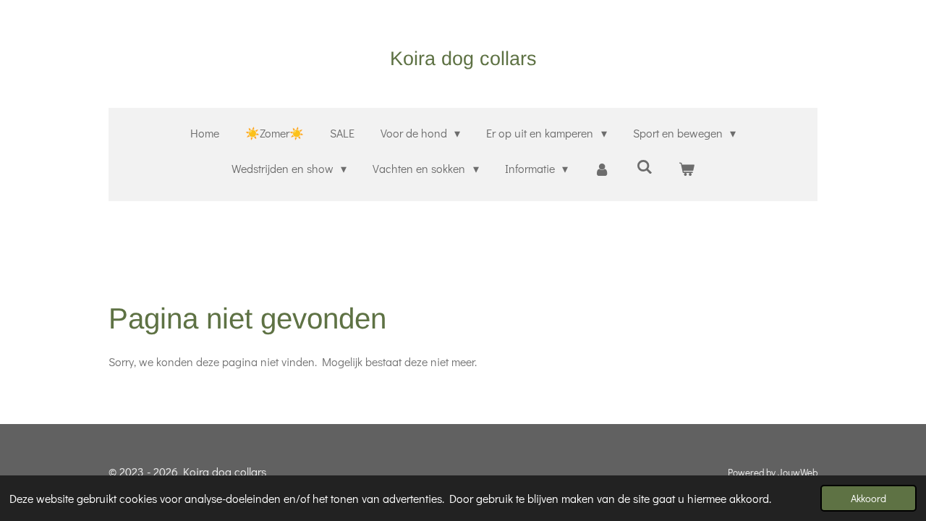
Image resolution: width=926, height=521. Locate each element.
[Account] (602, 169)
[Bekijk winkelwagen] (686, 169)
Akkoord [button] (868, 498)
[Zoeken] (643, 166)
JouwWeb (797, 472)
